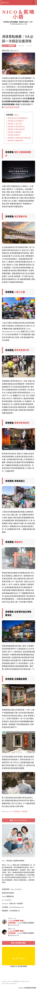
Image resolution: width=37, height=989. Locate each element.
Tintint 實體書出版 (8, 896)
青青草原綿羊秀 (21, 350)
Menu (6, 3)
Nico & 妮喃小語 (13, 865)
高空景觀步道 (20, 216)
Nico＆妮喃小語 (18, 14)
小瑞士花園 (19, 292)
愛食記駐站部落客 (8, 893)
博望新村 (18, 542)
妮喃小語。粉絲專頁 (16, 903)
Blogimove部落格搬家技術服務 (27, 988)
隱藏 (16, 115)
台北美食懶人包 (14, 911)
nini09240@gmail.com (16, 907)
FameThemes (14, 983)
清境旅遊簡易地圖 (11, 107)
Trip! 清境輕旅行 (9, 45)
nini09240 (8, 900)
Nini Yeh (21, 45)
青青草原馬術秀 (21, 422)
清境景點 (25, 811)
